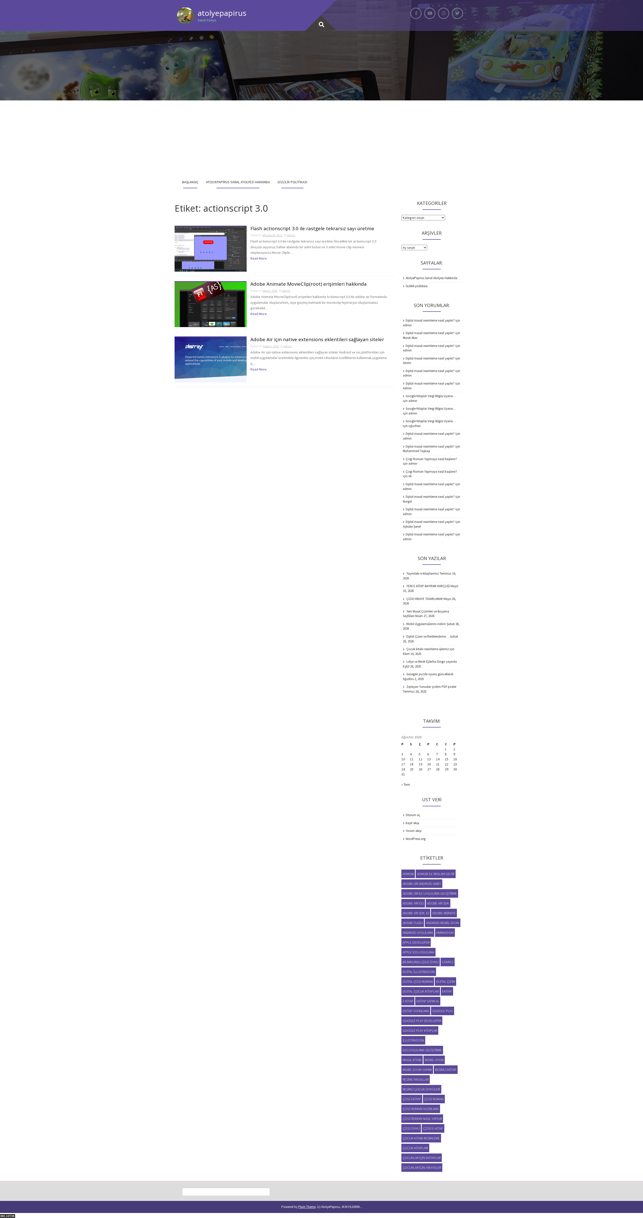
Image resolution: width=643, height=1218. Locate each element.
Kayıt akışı (412, 823)
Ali (410, 476)
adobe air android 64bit (422, 883)
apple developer (416, 942)
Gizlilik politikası (292, 182)
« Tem (405, 784)
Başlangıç (190, 182)
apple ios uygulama (418, 952)
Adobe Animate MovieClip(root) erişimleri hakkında (308, 284)
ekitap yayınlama (416, 1011)
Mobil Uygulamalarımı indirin (426, 624)
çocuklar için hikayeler (422, 1167)
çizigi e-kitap (433, 1128)
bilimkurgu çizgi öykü (421, 962)
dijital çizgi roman (418, 981)
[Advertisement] (321, 138)
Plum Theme (306, 1207)
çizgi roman (434, 1099)
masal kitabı (412, 1060)
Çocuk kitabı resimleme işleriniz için (430, 649)
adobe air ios (413, 903)
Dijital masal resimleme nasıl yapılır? (430, 320)
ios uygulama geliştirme (422, 1050)
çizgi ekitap (412, 1099)
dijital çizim (445, 981)
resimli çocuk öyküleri (421, 1089)
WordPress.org (415, 839)
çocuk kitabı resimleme (421, 1138)
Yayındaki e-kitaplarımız (422, 573)
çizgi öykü (411, 1128)
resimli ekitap (445, 1069)
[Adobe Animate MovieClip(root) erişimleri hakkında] (211, 304)
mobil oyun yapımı (417, 1069)
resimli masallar (415, 1079)
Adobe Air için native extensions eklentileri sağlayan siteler (317, 340)
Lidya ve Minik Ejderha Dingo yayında (431, 661)
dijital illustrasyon (419, 971)
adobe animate (444, 913)
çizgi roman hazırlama (421, 1109)
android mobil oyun (442, 923)
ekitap (447, 991)
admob (408, 874)
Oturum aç (413, 815)
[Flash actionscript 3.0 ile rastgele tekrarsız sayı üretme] (211, 248)
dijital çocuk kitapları (421, 991)
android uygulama (418, 932)
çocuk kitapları (415, 1148)
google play (442, 1011)
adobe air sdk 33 (416, 913)
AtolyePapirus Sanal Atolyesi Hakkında (238, 182)
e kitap (408, 1001)
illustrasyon (413, 1040)
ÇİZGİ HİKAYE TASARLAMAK (424, 599)
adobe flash (413, 923)
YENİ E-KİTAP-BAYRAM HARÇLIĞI (428, 586)
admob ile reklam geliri (435, 874)
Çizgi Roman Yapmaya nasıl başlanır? (431, 459)
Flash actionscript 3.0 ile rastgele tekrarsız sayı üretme (312, 229)
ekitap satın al (427, 1001)
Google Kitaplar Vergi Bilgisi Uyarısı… (431, 396)
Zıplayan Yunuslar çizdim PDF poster (431, 687)
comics (447, 962)
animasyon (445, 932)
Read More (258, 258)
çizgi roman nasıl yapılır (422, 1118)
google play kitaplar (420, 1030)
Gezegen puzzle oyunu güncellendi (429, 674)
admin (291, 235)
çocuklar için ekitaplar (422, 1157)
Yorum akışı (413, 831)
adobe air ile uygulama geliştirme (430, 893)
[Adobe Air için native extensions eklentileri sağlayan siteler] (211, 359)
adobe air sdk (438, 903)
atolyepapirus (222, 13)
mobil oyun (434, 1060)
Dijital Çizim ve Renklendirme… (427, 636)
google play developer (422, 1020)
